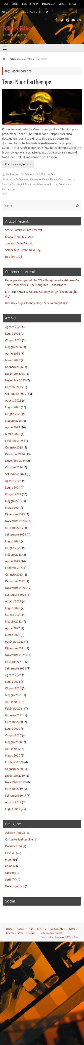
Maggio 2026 (13, 347)
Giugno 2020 (13, 735)
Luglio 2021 (12, 682)
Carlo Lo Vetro (66, 179)
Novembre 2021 (15, 655)
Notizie (15, 3)
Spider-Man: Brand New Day (22, 250)
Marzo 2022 (12, 635)
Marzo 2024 (12, 507)
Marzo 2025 (12, 434)
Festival (73, 3)
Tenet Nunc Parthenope (26, 82)
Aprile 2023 (12, 561)
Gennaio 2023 (14, 574)
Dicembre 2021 (15, 648)
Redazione (12, 174)
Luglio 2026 (12, 333)
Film (24, 3)
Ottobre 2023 (14, 528)
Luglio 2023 (12, 541)
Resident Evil (13, 257)
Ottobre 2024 (14, 467)
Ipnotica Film (9, 184)
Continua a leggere (16, 164)
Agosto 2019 (13, 802)
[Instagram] (68, 20)
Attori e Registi (9, 12)
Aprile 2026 (12, 353)
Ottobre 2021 (14, 662)
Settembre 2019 (15, 795)
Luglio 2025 (12, 407)
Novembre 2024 (15, 461)
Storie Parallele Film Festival (23, 230)
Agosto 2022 (13, 601)
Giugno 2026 (13, 340)
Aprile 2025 (12, 427)
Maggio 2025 (13, 420)
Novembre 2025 (15, 380)
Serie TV (34, 3)
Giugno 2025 (13, 414)
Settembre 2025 (15, 394)
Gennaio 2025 (14, 447)
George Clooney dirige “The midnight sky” (41, 303)
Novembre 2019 (15, 782)
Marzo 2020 (12, 755)
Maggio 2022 (13, 621)
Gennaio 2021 (14, 715)
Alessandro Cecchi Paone (43, 179)
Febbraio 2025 (14, 441)
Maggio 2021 (13, 695)
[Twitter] (62, 20)
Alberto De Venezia (17, 179)
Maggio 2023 (13, 554)
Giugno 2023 (13, 548)
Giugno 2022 (13, 615)
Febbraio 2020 (14, 762)
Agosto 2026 (13, 327)
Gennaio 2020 (14, 769)
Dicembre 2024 (15, 454)
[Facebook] (56, 20)
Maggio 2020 (13, 742)
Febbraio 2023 (14, 568)
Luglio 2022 (12, 608)
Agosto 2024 (13, 481)
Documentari (48, 3)
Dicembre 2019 (15, 775)
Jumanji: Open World (18, 243)
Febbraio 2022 (14, 641)
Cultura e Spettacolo (31, 12)
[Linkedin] (79, 20)
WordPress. (73, 937)
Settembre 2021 (15, 668)
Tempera (59, 937)
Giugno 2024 (13, 494)
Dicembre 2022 (15, 581)
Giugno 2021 (13, 688)
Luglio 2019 (12, 809)
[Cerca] (47, 12)
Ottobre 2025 (14, 387)
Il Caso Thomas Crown (19, 236)
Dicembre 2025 (15, 374)
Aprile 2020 (12, 749)
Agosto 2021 (13, 675)
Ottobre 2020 (14, 722)
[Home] (4, 59)
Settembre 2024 (15, 474)
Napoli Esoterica (26, 184)
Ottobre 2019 (14, 789)
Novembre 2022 (15, 588)
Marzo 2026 (12, 360)
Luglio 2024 (12, 487)
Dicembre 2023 (15, 514)
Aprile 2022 (12, 628)
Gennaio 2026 (14, 367)
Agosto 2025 (13, 400)
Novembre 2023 (15, 521)
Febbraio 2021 (14, 708)
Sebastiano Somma (47, 184)
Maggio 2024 (13, 501)
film (7, 303)
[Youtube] (73, 20)
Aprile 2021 (12, 702)
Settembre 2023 (15, 534)
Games (62, 3)
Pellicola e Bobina (17, 28)
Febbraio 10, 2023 (35, 174)
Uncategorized (14, 886)
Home (5, 3)
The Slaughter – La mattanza (48, 285)
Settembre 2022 (15, 595)
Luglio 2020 (12, 728)
